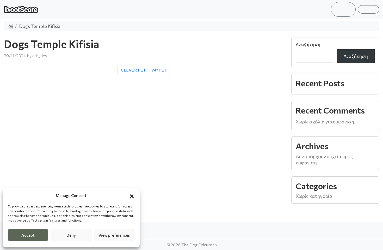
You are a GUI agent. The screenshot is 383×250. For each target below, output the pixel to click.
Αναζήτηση (308, 44)
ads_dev (39, 55)
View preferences (114, 235)
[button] (131, 195)
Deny (71, 235)
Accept (28, 235)
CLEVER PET (133, 69)
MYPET (159, 69)
